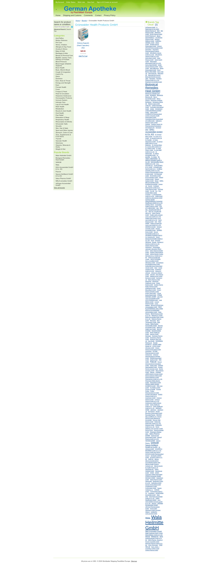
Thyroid (58, 139)
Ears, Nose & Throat (63, 81)
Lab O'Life (160, 296)
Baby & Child (60, 51)
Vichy (159, 500)
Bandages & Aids (62, 53)
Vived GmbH (153, 508)
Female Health (61, 87)
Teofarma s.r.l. (149, 489)
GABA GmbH (158, 196)
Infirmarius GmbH (150, 262)
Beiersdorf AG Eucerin (154, 75)
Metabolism (60, 109)
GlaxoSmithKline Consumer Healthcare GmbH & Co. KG (153, 202)
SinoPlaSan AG (149, 469)
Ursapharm (151, 493)
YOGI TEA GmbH (153, 545)
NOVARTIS (148, 344)
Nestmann (148, 336)
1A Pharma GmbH (150, 27)
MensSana (153, 320)
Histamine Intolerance (63, 96)
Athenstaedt (153, 61)
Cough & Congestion (63, 72)
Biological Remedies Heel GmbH (63, 159)
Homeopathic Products (64, 98)
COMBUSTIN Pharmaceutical (153, 114)
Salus (146, 433)
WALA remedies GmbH (64, 181)
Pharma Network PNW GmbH (153, 375)
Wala (57, 165)
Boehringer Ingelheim (156, 100)
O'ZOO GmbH (156, 346)
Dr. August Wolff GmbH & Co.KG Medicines (153, 143)
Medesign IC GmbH (157, 315)
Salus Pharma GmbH (63, 178)
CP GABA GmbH (150, 120)
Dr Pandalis (148, 140)
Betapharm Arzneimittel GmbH (153, 82)
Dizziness (59, 78)
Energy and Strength (63, 83)
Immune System (61, 100)
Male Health (60, 107)
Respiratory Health (62, 119)
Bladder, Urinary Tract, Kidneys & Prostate (64, 58)
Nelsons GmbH (154, 334)
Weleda (147, 536)
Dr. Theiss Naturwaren (152, 157)
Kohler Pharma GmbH (151, 286)
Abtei (158, 30)
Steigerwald (148, 481)
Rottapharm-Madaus (155, 432)
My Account (60, 2)
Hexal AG (157, 240)
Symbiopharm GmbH (151, 486)
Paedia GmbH (154, 359)
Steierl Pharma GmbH (156, 479)
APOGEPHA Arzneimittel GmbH (154, 48)
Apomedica (148, 49)
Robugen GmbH (149, 425)
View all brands (59, 188)
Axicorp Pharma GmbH (151, 66)
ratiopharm (153, 409)
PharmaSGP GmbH (155, 382)
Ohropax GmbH (149, 348)
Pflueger (152, 372)
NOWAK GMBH (157, 344)
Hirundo (154, 242)
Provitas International (151, 394)
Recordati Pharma (150, 415)
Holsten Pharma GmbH (151, 245)
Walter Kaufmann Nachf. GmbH (154, 533)
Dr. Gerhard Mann (157, 145)
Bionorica (160, 95)
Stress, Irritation (61, 45)
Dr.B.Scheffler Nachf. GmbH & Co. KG (154, 163)
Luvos (156, 303)
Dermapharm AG (150, 127)
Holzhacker (148, 247)
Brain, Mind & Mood (63, 70)
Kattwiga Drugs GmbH (156, 276)
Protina (147, 391)
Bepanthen (152, 78)
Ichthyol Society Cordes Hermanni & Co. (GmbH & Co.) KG (154, 255)
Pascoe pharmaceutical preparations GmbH (153, 363)
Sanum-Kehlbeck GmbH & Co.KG (151, 446)
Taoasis (159, 488)
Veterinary (59, 143)
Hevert (158, 237)
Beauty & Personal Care (64, 55)
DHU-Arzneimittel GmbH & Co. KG (153, 131)
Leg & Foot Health (62, 104)
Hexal (152, 240)
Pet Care (59, 42)
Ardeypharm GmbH (150, 58)
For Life (152, 191)
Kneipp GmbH (149, 284)
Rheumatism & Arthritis (64, 122)
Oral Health (60, 113)
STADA (152, 472)
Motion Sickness (61, 40)
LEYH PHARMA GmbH (151, 300)
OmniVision (148, 351)
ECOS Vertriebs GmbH (151, 177)
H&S (157, 208)
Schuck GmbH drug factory (153, 452)
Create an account (111, 2)
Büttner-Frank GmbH (154, 103)
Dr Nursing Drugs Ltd (156, 138)
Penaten (160, 367)
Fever (58, 89)
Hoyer (147, 250)
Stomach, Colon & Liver (64, 132)
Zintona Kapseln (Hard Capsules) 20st (83, 45)
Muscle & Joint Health (63, 111)
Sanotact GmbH (150, 440)
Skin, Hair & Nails (62, 128)
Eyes (57, 85)
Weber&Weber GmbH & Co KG (154, 535)
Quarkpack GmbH (150, 398)
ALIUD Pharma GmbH (156, 34)
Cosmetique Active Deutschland (154, 119)
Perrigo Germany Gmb (151, 369)
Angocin (159, 46)
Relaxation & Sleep (62, 117)
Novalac (155, 342)
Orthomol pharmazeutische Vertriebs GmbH (152, 356)
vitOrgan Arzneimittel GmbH (154, 504)
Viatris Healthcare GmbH (152, 499)
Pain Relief (59, 115)
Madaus (147, 305)
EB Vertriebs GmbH (155, 175)
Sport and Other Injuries (64, 130)
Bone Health (60, 68)
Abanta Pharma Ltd (150, 30)
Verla (146, 496)
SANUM (58, 162)
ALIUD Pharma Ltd (150, 36)
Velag (158, 495)
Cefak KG (148, 105)
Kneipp (158, 283)
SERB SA (150, 459)
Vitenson (154, 503)
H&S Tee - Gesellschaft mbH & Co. (154, 209)
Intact (155, 267)
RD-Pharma (151, 411)
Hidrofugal (148, 242)
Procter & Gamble (150, 389)
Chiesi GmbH (153, 112)
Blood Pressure (61, 62)
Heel (156, 221)
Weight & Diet (60, 149)
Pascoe (58, 172)
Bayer (159, 70)
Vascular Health (61, 141)
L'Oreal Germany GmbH (153, 296)
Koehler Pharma (158, 284)
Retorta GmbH (149, 421)
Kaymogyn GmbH (150, 278)
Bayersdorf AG (152, 73)
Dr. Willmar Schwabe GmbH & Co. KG (153, 160)
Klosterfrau (148, 281)
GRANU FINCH (149, 204)
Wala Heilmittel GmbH (63, 155)
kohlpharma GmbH (150, 288)
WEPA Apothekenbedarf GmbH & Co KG (154, 538)
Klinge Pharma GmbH (154, 279)
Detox (58, 76)
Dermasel (158, 127)
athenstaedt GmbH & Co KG (153, 63)
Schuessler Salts (62, 124)
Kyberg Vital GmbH (150, 293)
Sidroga (156, 459)
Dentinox (147, 124)
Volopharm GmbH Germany (153, 510)
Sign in (99, 2)
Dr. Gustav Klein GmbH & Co (153, 146)
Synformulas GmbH (150, 488)
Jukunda (152, 274)
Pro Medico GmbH (155, 387)
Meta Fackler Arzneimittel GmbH (151, 324)
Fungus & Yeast (61, 91)
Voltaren (147, 512)
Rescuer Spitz (157, 420)
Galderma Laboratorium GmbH (153, 198)
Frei (156, 191)
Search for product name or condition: (62, 23)
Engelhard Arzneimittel (151, 184)
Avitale (160, 65)
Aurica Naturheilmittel (151, 65)
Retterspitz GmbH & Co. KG (153, 423)
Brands (84, 20)
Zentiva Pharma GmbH (151, 550)
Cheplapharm (158, 109)
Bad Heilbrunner (154, 68)
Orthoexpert (148, 354)
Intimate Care (60, 102)
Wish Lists (81, 2)
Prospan (158, 389)
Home (58, 15)
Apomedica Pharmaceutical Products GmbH (152, 51)
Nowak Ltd (148, 346)
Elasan (157, 180)
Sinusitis (59, 126)
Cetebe (152, 109)
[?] (156, 24)
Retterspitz (157, 421)
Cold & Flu (59, 74)
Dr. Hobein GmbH (150, 148)
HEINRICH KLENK (150, 227)
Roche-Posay (149, 430)
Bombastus (148, 102)
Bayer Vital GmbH (150, 71)
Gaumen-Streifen (150, 199)
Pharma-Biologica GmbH (152, 377)
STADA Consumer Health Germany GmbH (153, 477)
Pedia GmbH (153, 365)
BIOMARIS (153, 95)
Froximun (148, 194)
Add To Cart (83, 56)
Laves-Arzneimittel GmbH (152, 298)
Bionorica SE (148, 97)
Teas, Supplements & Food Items (63, 135)
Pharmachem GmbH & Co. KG (153, 379)
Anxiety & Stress (61, 49)
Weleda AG (155, 536)
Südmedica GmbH (156, 483)
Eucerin (150, 186)
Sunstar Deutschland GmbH (153, 484)
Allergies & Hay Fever (63, 47)
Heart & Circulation (62, 94)
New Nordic (151, 341)
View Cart (91, 2)
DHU (146, 130)
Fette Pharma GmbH (151, 189)
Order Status (70, 2)
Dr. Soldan (154, 157)
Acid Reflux (60, 38)
